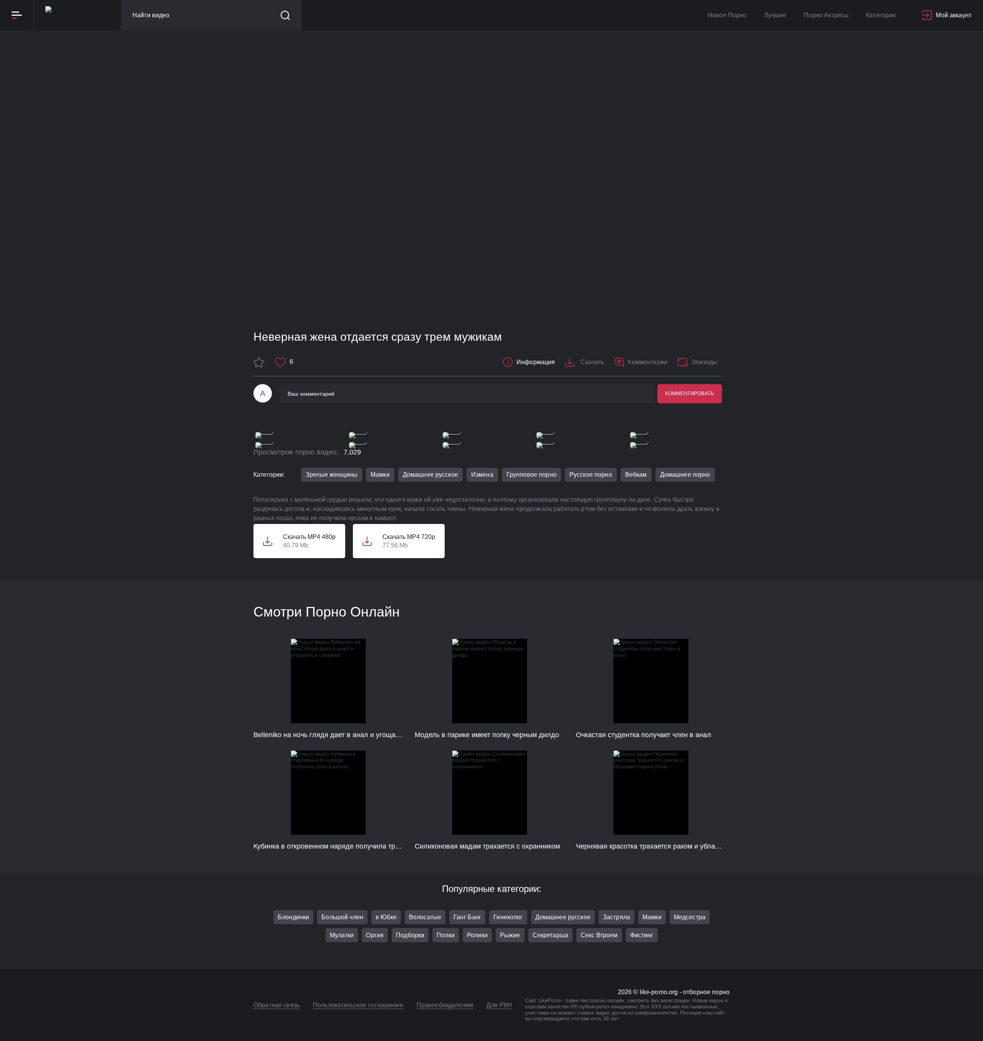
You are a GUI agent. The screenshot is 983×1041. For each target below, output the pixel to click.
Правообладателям (445, 1005)
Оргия (375, 935)
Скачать (592, 362)
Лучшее (775, 15)
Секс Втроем (599, 935)
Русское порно (590, 474)
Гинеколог (508, 917)
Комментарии (647, 362)
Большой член (342, 917)
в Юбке (386, 917)
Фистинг (642, 935)
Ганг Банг (467, 917)
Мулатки (342, 935)
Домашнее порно (685, 474)
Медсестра (689, 917)
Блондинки (293, 917)
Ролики (477, 935)
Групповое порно (531, 474)
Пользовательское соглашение (358, 1005)
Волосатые (425, 917)
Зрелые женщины (331, 474)
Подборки (410, 935)
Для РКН (499, 1005)
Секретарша (550, 935)
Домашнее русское (430, 474)
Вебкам (636, 474)
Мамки (380, 474)
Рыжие (510, 935)
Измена (482, 474)
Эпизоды (704, 362)
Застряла (616, 917)
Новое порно (727, 15)
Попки (446, 935)
